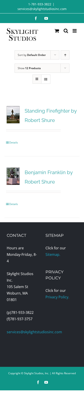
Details (13, 142)
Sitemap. (52, 254)
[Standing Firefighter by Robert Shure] (13, 114)
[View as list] (45, 79)
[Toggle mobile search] (66, 30)
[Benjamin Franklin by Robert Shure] (13, 176)
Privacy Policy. (57, 297)
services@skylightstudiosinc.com (42, 9)
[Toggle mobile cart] (57, 30)
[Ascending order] (65, 55)
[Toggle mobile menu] (75, 30)
